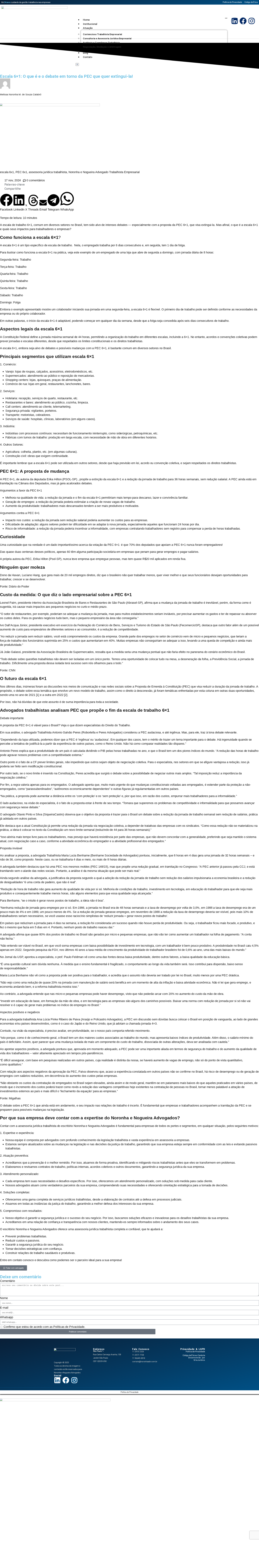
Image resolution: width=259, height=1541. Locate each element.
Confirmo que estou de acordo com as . (44, 1326)
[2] (65, 695)
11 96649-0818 (138, 1358)
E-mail (4, 1307)
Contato (87, 57)
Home (86, 19)
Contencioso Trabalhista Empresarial (102, 34)
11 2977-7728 (138, 1355)
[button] (6, 203)
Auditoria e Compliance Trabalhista (101, 42)
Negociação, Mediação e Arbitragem (102, 47)
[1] (37, 695)
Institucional (90, 24)
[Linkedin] (234, 20)
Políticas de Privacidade (68, 1326)
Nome (4, 1298)
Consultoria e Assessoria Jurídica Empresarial (107, 38)
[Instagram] (251, 20)
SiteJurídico (199, 1360)
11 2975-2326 (138, 1351)
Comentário (7, 1281)
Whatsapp (6, 1317)
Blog (85, 52)
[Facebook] (243, 20)
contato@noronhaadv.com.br (144, 1361)
